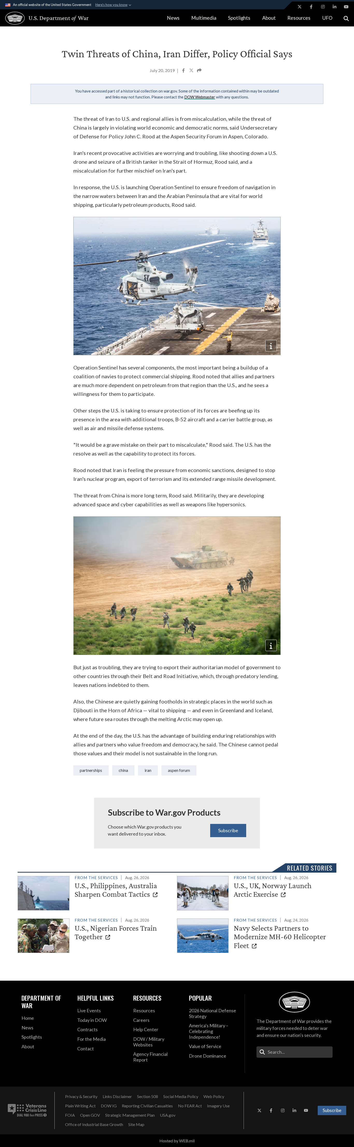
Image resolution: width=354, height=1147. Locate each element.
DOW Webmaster (199, 97)
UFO (327, 18)
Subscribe (228, 830)
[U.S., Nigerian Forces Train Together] (95, 934)
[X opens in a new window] (299, 7)
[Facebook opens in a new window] (311, 7)
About (269, 18)
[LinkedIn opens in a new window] (334, 7)
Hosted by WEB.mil (177, 1140)
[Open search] (346, 18)
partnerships (91, 770)
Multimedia (203, 18)
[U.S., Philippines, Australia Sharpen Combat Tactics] (95, 892)
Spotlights (239, 18)
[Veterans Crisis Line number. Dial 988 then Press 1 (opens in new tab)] (27, 1110)
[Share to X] (191, 71)
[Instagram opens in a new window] (323, 7)
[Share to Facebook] (184, 71)
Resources (298, 18)
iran (148, 770)
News (173, 18)
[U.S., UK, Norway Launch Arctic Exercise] (254, 892)
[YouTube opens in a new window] (346, 7)
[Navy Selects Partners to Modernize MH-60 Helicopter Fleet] (254, 934)
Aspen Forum (179, 770)
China (123, 770)
